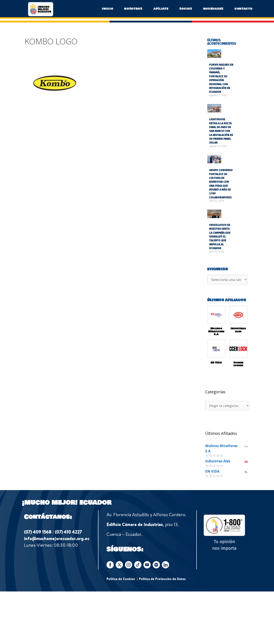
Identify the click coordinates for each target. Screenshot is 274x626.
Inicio (107, 8)
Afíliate (160, 8)
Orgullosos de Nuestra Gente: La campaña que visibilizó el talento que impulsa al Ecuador (219, 236)
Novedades (213, 8)
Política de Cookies (121, 579)
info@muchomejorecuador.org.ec (56, 538)
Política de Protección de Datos (162, 579)
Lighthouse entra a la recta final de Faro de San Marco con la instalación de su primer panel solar (221, 131)
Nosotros (133, 8)
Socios (185, 8)
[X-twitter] (119, 564)
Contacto (243, 8)
